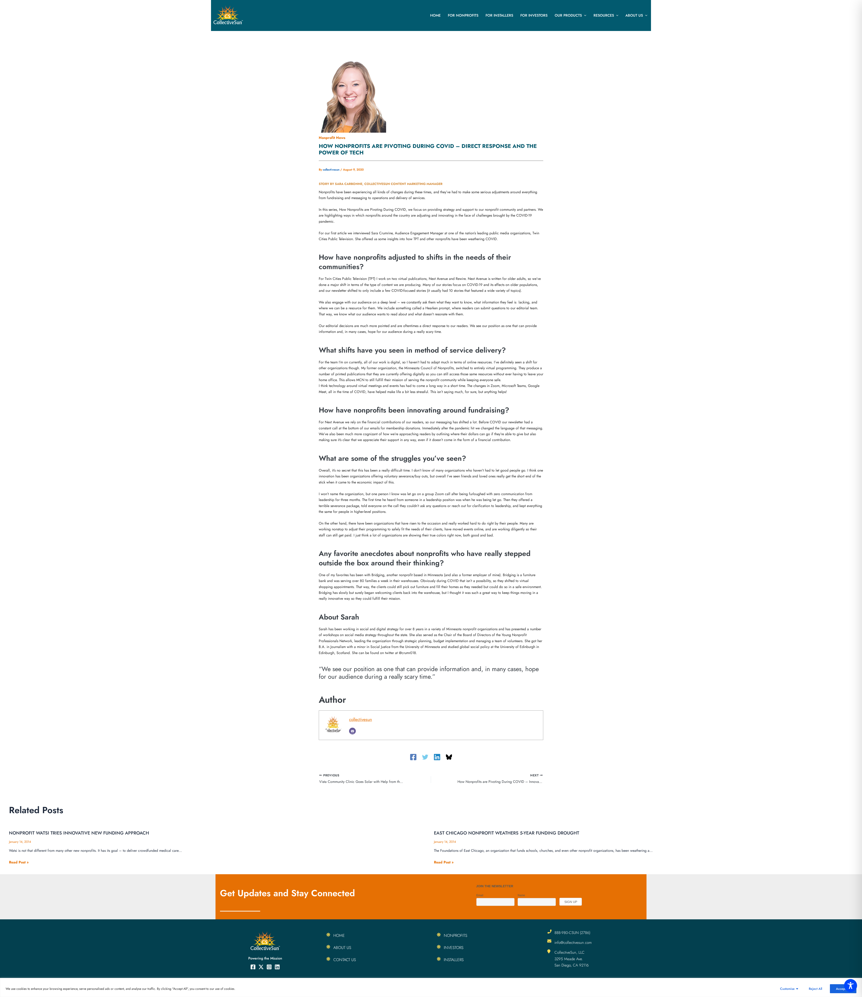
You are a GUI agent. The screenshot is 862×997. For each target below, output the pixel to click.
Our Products (568, 15)
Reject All (815, 988)
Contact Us (344, 960)
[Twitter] (425, 757)
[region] (431, 987)
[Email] (352, 731)
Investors (453, 948)
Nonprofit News (332, 137)
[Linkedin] (437, 757)
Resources (604, 15)
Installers (454, 960)
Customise (787, 988)
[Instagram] (269, 967)
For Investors (534, 15)
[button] (584, 15)
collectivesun (360, 719)
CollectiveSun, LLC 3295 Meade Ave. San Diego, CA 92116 (571, 959)
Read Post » (19, 862)
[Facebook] (413, 757)
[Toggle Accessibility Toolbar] (851, 986)
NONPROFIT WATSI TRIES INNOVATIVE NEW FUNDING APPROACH (79, 833)
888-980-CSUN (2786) (572, 932)
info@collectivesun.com (573, 942)
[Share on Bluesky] (449, 757)
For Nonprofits (463, 15)
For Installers (499, 15)
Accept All (843, 988)
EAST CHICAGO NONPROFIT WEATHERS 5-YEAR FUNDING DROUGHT (506, 833)
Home (435, 15)
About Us (634, 15)
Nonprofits (455, 935)
